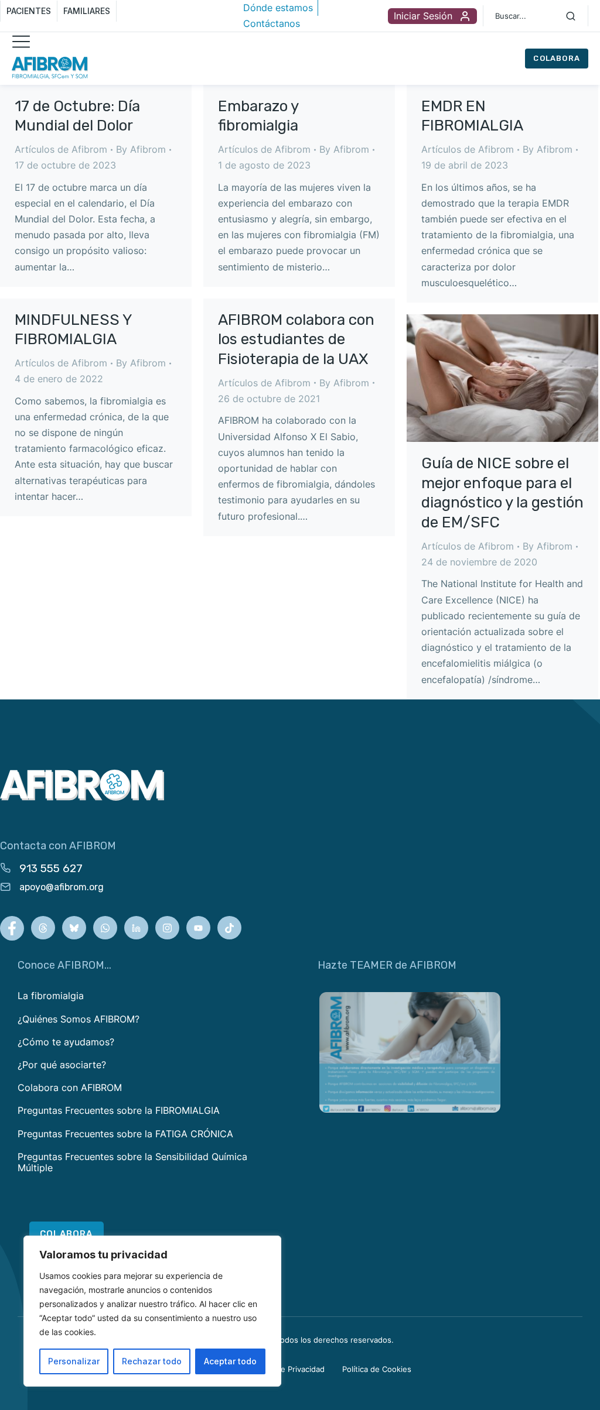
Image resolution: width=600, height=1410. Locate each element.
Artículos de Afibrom (61, 149)
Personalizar (74, 1361)
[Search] (570, 16)
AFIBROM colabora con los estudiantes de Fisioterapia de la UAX (296, 340)
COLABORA (556, 58)
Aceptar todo (230, 1361)
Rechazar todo (152, 1361)
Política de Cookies (376, 1369)
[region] (152, 1311)
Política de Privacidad (286, 1369)
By (141, 149)
